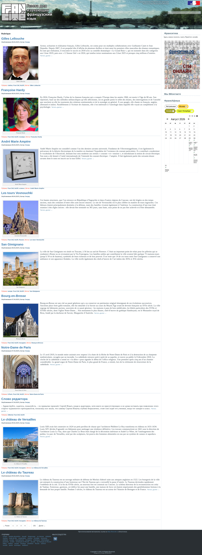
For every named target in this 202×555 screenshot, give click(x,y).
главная (77, 27)
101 (34, 526)
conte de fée (13, 538)
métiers (10, 543)
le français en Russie (23, 542)
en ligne (104, 27)
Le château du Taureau (17, 472)
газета (91, 27)
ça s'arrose (40, 536)
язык (116, 27)
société (5, 545)
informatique (45, 540)
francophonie (20, 540)
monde (16, 543)
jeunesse (6, 542)
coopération (22, 538)
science (21, 188)
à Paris (10, 394)
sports (11, 545)
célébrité (48, 536)
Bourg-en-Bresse (13, 296)
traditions (25, 545)
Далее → (42, 526)
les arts (33, 542)
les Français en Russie (44, 542)
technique (17, 545)
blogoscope (32, 536)
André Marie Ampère (16, 141)
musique (22, 137)
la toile (12, 542)
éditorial (10, 415)
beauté (24, 536)
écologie (37, 538)
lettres (5, 543)
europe (10, 291)
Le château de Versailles (18, 419)
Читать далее (46, 56)
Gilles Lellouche (12, 38)
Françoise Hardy (13, 90)
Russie (21, 240)
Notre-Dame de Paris (16, 347)
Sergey (27, 42)
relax (126, 27)
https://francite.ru (113, 532)
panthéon (30, 543)
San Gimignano (12, 244)
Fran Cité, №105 (18, 85)
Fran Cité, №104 (13, 468)
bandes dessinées (15, 536)
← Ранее (6, 526)
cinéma (10, 85)
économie (44, 538)
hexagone (22, 343)
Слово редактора (14, 399)
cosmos (30, 538)
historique (36, 540)
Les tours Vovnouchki (16, 193)
